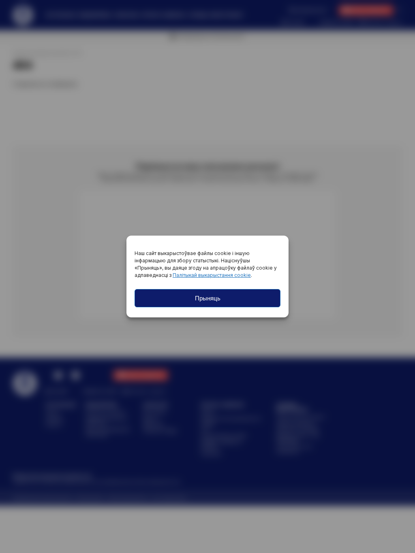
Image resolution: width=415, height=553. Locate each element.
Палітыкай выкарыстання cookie (212, 275)
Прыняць (207, 298)
